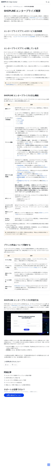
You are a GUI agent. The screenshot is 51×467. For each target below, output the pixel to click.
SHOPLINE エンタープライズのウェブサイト (22, 305)
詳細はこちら (41, 165)
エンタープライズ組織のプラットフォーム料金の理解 (18, 375)
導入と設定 (9, 6)
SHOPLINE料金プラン (11, 84)
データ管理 (20, 121)
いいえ (15, 364)
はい (8, 364)
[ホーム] (9, 2)
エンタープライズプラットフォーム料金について (29, 267)
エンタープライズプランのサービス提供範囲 (24, 36)
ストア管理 (20, 123)
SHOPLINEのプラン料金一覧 (13, 377)
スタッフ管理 (20, 120)
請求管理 (19, 118)
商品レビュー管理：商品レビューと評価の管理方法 (18, 385)
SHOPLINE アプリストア (20, 286)
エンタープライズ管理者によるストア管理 (16, 380)
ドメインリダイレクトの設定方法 (14, 382)
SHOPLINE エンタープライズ (36, 17)
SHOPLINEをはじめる (18, 6)
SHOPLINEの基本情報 (29, 6)
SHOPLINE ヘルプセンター (4, 6)
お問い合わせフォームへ (14, 395)
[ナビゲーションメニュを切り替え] (49, 2)
